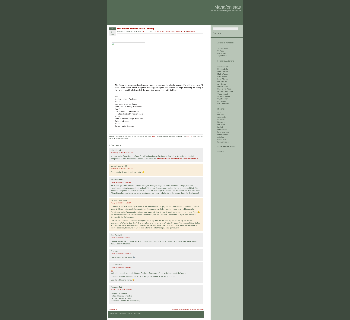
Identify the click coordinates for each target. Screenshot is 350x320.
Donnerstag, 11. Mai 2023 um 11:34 (122, 152)
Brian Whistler (222, 79)
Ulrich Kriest (221, 101)
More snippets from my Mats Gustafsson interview (187, 309)
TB (147, 31)
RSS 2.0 (189, 136)
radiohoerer (221, 137)
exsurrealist (221, 117)
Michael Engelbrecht (225, 91)
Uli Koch (220, 51)
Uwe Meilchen (222, 99)
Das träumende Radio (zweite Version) (135, 28)
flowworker (221, 120)
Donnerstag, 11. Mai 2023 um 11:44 (122, 168)
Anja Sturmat (222, 56)
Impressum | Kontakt (125, 313)
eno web (220, 114)
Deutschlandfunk (170, 31)
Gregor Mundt (222, 94)
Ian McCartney (222, 86)
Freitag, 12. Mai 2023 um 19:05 (121, 253)
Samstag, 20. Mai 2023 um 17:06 (121, 289)
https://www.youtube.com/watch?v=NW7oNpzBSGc (177, 159)
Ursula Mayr (221, 53)
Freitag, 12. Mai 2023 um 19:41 (121, 267)
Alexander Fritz (223, 66)
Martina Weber (222, 74)
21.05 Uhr (156, 31)
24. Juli (162, 31)
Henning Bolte (222, 69)
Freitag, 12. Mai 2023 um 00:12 (121, 182)
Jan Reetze (221, 84)
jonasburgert (222, 129)
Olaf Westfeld (222, 81)
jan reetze (221, 124)
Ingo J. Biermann (223, 71)
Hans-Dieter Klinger (224, 89)
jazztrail (220, 127)
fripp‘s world (221, 122)
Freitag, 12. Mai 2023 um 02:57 (121, 203)
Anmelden (221, 151)
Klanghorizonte (181, 31)
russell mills (221, 139)
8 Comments (191, 31)
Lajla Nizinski (222, 76)
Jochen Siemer (223, 48)
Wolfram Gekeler (223, 96)
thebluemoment (223, 142)
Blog (143, 31)
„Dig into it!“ (113, 309)
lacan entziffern (223, 132)
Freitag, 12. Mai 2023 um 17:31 (121, 237)
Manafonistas (227, 7)
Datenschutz (138, 313)
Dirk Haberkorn (223, 104)
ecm (219, 112)
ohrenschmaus (222, 134)
